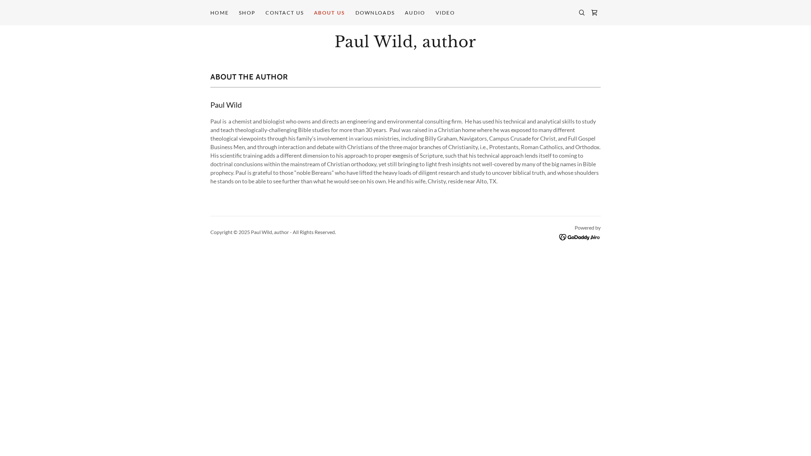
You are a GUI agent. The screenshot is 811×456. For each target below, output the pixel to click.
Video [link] (445, 13)
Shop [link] (247, 13)
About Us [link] (329, 13)
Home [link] (219, 13)
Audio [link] (415, 13)
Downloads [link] (375, 13)
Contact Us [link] (284, 13)
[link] (594, 12)
